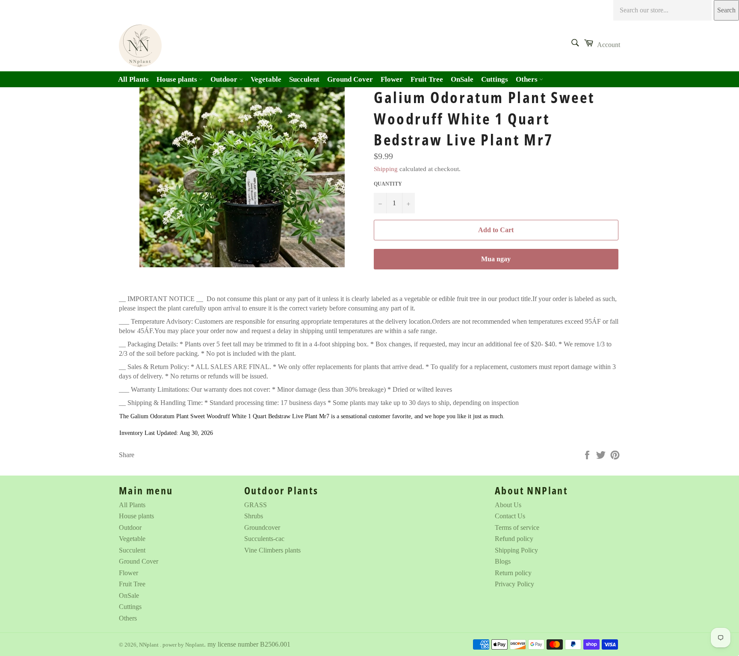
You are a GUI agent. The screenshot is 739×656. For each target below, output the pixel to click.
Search (726, 10)
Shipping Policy (516, 550)
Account (608, 44)
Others (527, 79)
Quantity (388, 184)
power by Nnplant (183, 645)
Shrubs (253, 516)
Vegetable (266, 79)
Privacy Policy (514, 584)
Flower (392, 79)
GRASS (255, 504)
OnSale (462, 79)
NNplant (149, 645)
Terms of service (517, 527)
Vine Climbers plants (272, 550)
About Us (508, 504)
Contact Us (510, 516)
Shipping (386, 168)
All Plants (133, 79)
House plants (178, 79)
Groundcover (262, 527)
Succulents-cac (264, 538)
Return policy (513, 572)
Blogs (503, 561)
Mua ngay (496, 259)
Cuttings (494, 79)
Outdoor (224, 79)
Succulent (304, 79)
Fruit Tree (427, 79)
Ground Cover (350, 79)
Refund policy (514, 538)
